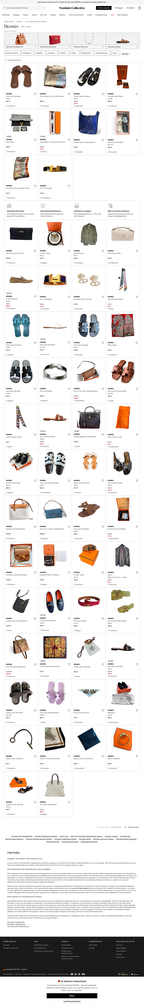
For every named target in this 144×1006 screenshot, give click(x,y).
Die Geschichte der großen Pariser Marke (104, 905)
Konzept (6, 945)
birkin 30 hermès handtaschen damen (87, 836)
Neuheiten (6, 15)
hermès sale (125, 836)
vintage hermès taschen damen (39, 839)
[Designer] (21, 15)
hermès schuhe (52, 841)
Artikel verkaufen (104, 8)
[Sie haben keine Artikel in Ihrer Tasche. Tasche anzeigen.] (139, 7)
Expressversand (101, 15)
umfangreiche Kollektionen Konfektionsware (69, 886)
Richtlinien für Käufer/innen (43, 951)
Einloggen (119, 8)
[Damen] (30, 15)
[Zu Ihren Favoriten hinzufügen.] (35, 94)
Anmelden (131, 8)
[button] (139, 7)
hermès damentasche (14, 839)
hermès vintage (111, 836)
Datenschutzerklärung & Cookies (58, 974)
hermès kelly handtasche (21, 836)
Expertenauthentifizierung (50, 211)
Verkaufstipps (66, 945)
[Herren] (38, 15)
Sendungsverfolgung (41, 945)
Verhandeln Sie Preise (15, 211)
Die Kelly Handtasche (15, 922)
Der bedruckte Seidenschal (18, 926)
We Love (43, 15)
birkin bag (64, 836)
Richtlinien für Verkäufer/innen (67, 952)
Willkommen (9, 21)
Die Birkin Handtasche (16, 924)
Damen (25, 15)
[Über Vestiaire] (129, 15)
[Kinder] (94, 15)
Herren (34, 15)
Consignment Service (10, 948)
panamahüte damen (89, 841)
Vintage (53, 15)
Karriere (119, 954)
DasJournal (120, 957)
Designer (16, 15)
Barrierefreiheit (8, 974)
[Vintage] (57, 15)
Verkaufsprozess (67, 948)
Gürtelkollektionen (81, 878)
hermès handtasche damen (46, 836)
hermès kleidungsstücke (126, 839)
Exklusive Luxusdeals (82, 211)
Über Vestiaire (122, 15)
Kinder (89, 15)
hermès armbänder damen (66, 839)
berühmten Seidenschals (31, 863)
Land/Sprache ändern (72, 1001)
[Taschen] (67, 15)
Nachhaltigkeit (121, 948)
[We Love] (48, 15)
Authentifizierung (40, 948)
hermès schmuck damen (103, 839)
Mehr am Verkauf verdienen (119, 211)
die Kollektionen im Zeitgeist (68, 916)
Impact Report (121, 951)
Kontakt (91, 948)
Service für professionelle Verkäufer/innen (70, 957)
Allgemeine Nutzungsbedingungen (35, 974)
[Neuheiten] (11, 15)
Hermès (19, 21)
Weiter (72, 995)
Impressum (18, 974)
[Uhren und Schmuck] (85, 15)
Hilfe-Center (93, 945)
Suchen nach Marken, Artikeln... (18, 8)
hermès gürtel (85, 839)
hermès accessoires (70, 841)
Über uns (119, 945)
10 (125, 827)
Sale (112, 15)
